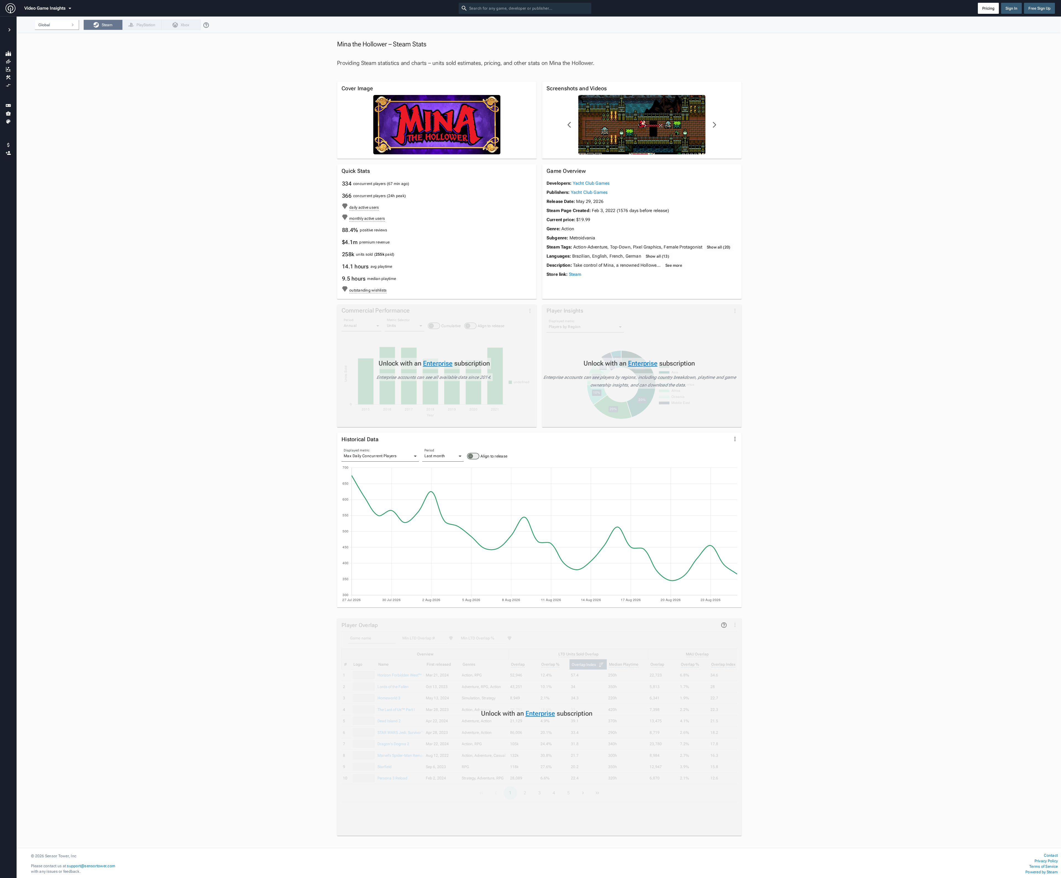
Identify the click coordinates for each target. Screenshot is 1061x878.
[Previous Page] (569, 124)
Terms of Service (1043, 866)
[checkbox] (102, 25)
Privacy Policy (1046, 861)
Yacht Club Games (591, 183)
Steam (575, 274)
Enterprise (438, 363)
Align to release (493, 456)
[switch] (473, 456)
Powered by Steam (1041, 872)
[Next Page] (714, 124)
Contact (1051, 855)
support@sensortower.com (91, 866)
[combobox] (529, 8)
